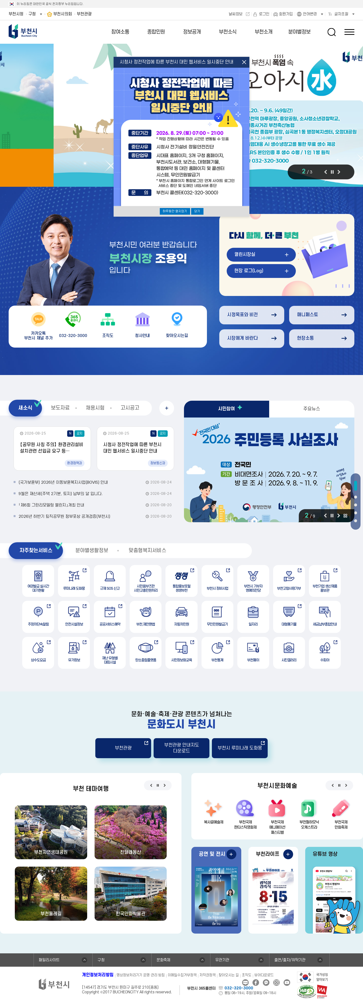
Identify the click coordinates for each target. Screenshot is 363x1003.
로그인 (264, 14)
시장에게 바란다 (242, 338)
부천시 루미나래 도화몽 (240, 748)
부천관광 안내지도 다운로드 (181, 748)
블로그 (245, 982)
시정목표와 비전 (242, 314)
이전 (325, 172)
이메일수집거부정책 (182, 975)
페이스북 (255, 982)
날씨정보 (235, 14)
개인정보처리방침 (98, 975)
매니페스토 (307, 314)
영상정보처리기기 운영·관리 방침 (141, 975)
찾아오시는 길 (229, 975)
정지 (332, 171)
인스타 (276, 982)
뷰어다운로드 (264, 975)
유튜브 (286, 982)
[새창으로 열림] (312, 977)
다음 (339, 172)
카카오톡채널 (266, 982)
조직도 (246, 975)
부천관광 (123, 748)
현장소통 (305, 338)
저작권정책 (208, 975)
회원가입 (286, 14)
